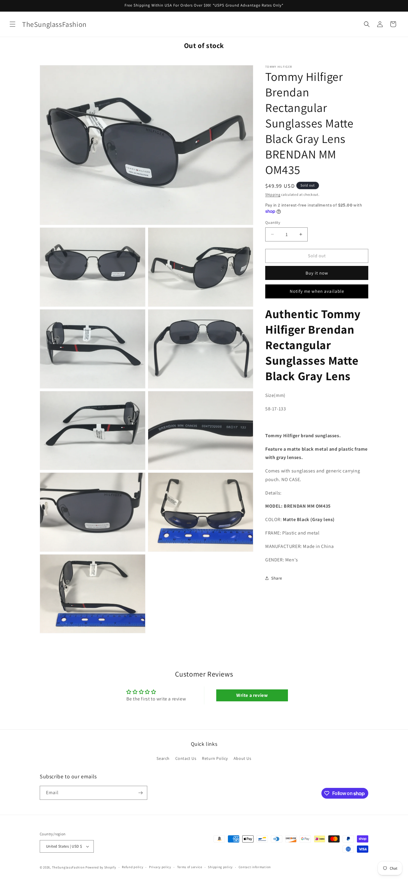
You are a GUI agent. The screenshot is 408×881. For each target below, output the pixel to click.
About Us (242, 758)
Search (163, 758)
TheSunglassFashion (68, 867)
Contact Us (186, 758)
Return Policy (215, 758)
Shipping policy (220, 867)
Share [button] (276, 578)
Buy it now (317, 272)
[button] (12, 24)
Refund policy (132, 867)
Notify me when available (317, 291)
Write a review (252, 695)
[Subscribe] (140, 793)
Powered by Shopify (100, 867)
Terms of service (189, 867)
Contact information (255, 867)
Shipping (272, 194)
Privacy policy (160, 867)
